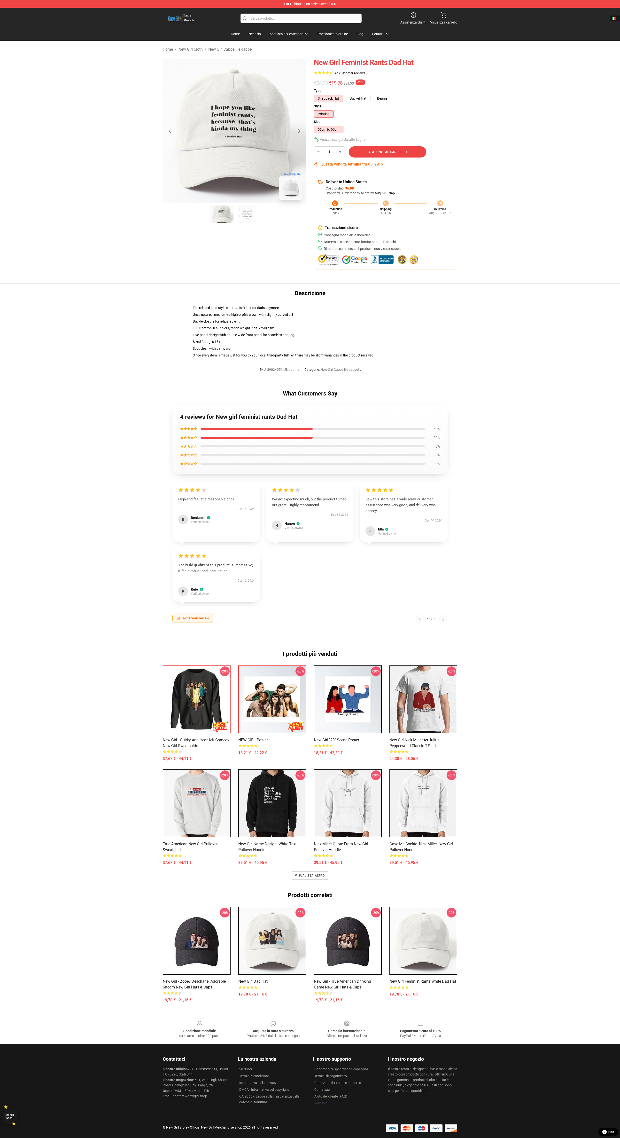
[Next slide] (299, 131)
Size (317, 122)
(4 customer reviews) (351, 73)
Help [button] (611, 1132)
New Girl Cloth (190, 49)
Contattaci (322, 1089)
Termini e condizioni (254, 1076)
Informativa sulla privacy (257, 1083)
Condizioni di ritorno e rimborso (337, 1083)
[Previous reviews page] (419, 619)
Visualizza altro (310, 875)
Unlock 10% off (10, 1116)
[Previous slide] (170, 131)
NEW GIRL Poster (253, 740)
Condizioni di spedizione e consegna (341, 1069)
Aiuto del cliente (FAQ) (330, 1096)
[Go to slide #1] (221, 214)
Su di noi (245, 1069)
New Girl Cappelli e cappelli (231, 49)
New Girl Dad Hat (253, 981)
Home (168, 49)
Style (318, 106)
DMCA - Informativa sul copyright (264, 1089)
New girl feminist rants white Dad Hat (422, 981)
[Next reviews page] (443, 619)
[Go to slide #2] (247, 214)
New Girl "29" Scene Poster (336, 740)
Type (317, 91)
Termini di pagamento (330, 1076)
